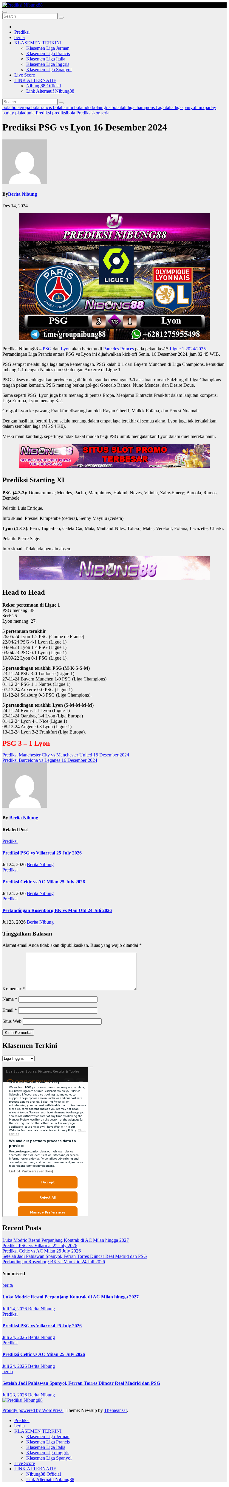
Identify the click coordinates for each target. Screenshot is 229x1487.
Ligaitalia (165, 107)
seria (105, 112)
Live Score (24, 74)
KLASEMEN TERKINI (37, 42)
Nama (9, 999)
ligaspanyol (186, 107)
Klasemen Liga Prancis (48, 53)
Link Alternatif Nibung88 (50, 91)
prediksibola (64, 112)
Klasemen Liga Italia (45, 58)
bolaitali (120, 107)
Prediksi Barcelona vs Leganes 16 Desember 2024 (49, 760)
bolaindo (83, 107)
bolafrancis (42, 107)
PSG (47, 348)
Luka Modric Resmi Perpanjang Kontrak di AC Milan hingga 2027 (65, 1240)
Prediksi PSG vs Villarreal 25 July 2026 (42, 852)
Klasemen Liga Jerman (47, 48)
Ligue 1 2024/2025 (188, 348)
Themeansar (115, 1410)
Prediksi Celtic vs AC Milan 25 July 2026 (43, 881)
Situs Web (11, 1021)
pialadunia (25, 112)
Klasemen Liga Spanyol (49, 69)
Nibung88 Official (43, 85)
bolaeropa (21, 107)
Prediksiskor (88, 112)
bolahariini (63, 107)
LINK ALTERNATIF (35, 80)
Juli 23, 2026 (15, 1394)
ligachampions (142, 107)
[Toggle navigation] (4, 12)
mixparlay (206, 107)
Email (9, 1010)
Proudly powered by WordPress (33, 1410)
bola (7, 107)
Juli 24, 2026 (15, 1308)
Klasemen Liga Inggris (47, 64)
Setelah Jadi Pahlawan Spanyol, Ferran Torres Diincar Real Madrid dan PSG (74, 1256)
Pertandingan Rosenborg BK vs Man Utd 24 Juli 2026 (57, 910)
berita (19, 37)
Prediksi (22, 32)
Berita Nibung (22, 194)
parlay (8, 112)
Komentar (13, 988)
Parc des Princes (118, 348)
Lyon (66, 348)
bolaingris (102, 107)
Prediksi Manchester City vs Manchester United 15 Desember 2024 (65, 754)
